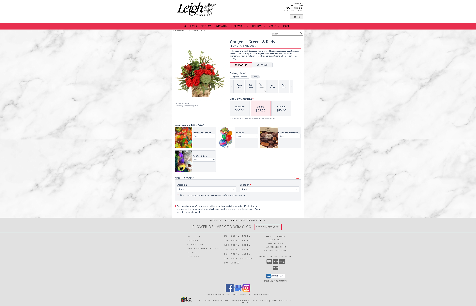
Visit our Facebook (215, 294)
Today (255, 77)
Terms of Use (246, 302)
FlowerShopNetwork (240, 300)
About (273, 26)
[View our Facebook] (230, 291)
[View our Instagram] (246, 291)
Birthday (206, 26)
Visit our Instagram (236, 294)
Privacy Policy (260, 300)
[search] (301, 33)
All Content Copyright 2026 (213, 300)
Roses (193, 26)
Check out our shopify (259, 294)
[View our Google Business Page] (238, 291)
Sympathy (221, 26)
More (286, 26)
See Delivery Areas (268, 227)
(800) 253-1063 (297, 10)
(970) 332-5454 (297, 8)
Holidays (257, 26)
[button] (296, 17)
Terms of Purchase (281, 300)
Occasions (240, 26)
